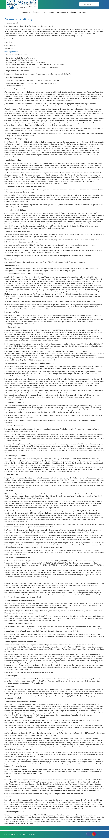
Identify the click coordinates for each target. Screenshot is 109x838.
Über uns (36, 12)
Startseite (26, 12)
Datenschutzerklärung (66, 12)
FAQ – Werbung (48, 12)
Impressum (83, 12)
